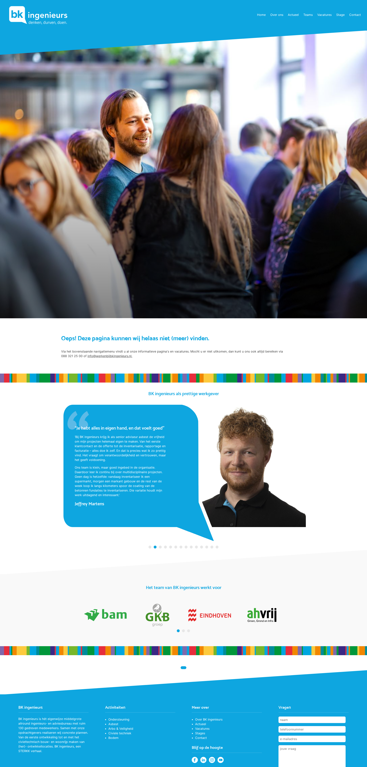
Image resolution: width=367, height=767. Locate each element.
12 (206, 547)
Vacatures (324, 15)
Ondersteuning (118, 719)
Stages (200, 733)
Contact (355, 15)
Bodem (113, 738)
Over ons (276, 15)
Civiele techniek (119, 733)
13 (211, 547)
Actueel (293, 15)
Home (261, 15)
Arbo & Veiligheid (120, 728)
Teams (308, 15)
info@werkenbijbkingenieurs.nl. (110, 356)
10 (196, 547)
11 (201, 547)
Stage (340, 15)
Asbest (113, 724)
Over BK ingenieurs (208, 719)
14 (217, 547)
